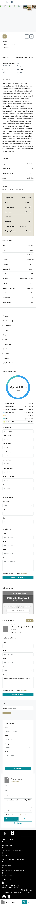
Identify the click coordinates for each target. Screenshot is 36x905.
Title (6, 736)
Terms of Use (23, 573)
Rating (7, 744)
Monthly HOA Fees (8, 476)
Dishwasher (8, 326)
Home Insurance (8, 468)
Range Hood (8, 344)
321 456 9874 (27, 627)
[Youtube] (27, 890)
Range (6, 340)
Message (5, 558)
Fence (6, 330)
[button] (9, 889)
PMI (4, 485)
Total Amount (7, 427)
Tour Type (6, 502)
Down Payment (7, 435)
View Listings (30, 620)
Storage (7, 358)
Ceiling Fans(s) (9, 321)
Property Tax (7, 460)
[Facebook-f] (21, 890)
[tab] (5, 36)
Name (4, 533)
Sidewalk (7, 354)
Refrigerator (8, 349)
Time (4, 518)
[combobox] (18, 505)
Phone (5, 541)
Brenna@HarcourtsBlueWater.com (14, 870)
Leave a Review (6, 713)
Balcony (7, 316)
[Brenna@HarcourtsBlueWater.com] (2, 867)
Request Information (18, 695)
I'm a (4, 667)
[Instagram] (24, 890)
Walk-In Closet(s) (9, 363)
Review (7, 752)
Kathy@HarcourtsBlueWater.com (13, 850)
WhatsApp (13, 630)
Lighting (7, 335)
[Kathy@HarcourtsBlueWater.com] (2, 847)
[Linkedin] (31, 890)
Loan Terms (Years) (8, 452)
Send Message (10, 819)
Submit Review (18, 768)
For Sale (5, 41)
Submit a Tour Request (18, 577)
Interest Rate (7, 444)
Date (4, 510)
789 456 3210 (16, 627)
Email (4, 550)
